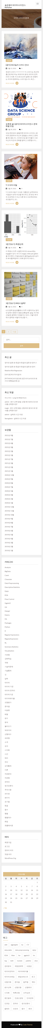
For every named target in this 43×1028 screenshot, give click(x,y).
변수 (6, 718)
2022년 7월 (9, 439)
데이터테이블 (10, 698)
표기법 (7, 802)
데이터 (7, 683)
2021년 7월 (9, 459)
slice (36, 961)
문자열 (7, 706)
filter (13, 955)
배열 (6, 714)
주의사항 (8, 790)
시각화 (7, 750)
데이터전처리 (9, 971)
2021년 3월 (9, 463)
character (8, 579)
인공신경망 (19, 998)
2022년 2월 (9, 451)
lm (34, 955)
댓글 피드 (8, 854)
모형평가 (8, 702)
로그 (33, 977)
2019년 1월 (9, 550)
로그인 (7, 846)
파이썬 (7, 794)
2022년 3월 (9, 447)
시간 (6, 754)
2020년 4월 (9, 495)
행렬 (6, 813)
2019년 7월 (9, 527)
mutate (19, 961)
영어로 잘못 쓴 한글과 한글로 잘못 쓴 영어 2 (21, 363)
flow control (9, 599)
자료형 (7, 778)
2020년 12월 (9, 475)
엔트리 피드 (9, 850)
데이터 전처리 (10, 690)
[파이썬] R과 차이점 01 (13, 374)
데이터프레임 (9, 977)
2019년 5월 (9, 535)
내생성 (29, 966)
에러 (6, 758)
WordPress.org (10, 858)
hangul (7, 611)
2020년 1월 (9, 503)
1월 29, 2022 (12, 188)
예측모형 (16, 993)
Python (7, 627)
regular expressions (12, 635)
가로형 (7, 655)
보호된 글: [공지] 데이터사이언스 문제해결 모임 (21, 125)
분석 (6, 722)
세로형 (7, 738)
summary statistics (11, 647)
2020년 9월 (9, 479)
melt (11, 961)
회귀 (30, 1009)
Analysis (8, 567)
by (22, 945)
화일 (6, 821)
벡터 (33, 982)
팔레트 (6, 1009)
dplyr (7, 591)
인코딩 (6, 1003)
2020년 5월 (9, 491)
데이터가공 (9, 694)
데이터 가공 (9, 686)
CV (28, 945)
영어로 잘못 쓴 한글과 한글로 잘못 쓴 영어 (20, 367)
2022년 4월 (9, 443)
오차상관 (26, 993)
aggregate (14, 945)
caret (7, 575)
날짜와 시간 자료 (16, 414)
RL (6, 643)
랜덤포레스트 (23, 977)
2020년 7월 (9, 487)
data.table (8, 950)
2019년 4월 (9, 539)
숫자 (6, 746)
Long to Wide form (19, 398)
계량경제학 (19, 966)
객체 (6, 663)
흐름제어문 (9, 825)
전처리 (7, 782)
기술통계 (8, 671)
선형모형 (18, 987)
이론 (6, 770)
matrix (7, 615)
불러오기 (8, 726)
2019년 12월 (9, 507)
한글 (6, 806)
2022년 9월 (9, 435)
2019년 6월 (9, 531)
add (5, 945)
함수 (6, 810)
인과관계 (30, 998)
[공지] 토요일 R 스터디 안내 (17, 65)
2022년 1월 (9, 455)
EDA (6, 595)
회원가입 (8, 842)
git (6, 607)
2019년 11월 (9, 511)
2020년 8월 (9, 483)
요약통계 (8, 766)
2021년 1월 (9, 471)
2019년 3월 (9, 543)
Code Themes (28, 1025)
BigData (8, 571)
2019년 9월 (9, 519)
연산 (6, 762)
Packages (8, 623)
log (5, 961)
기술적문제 (9, 667)
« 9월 (5, 908)
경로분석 (7, 966)
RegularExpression (11, 639)
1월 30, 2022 (12, 129)
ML (6, 619)
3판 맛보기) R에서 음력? (16, 303)
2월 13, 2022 (12, 68)
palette (28, 961)
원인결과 (7, 998)
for (19, 955)
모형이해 (7, 982)
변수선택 (7, 987)
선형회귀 (28, 987)
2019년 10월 (9, 515)
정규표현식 (9, 786)
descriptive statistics (12, 587)
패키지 (7, 798)
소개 (6, 742)
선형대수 (8, 734)
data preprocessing (12, 583)
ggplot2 (8, 603)
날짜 (6, 679)
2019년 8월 (9, 523)
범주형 (25, 982)
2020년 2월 (9, 499)
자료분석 (8, 774)
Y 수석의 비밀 (11, 185)
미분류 (9, 60)
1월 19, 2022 (12, 247)
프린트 (15, 1009)
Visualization (9, 651)
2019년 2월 (9, 546)
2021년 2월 (9, 467)
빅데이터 (8, 730)
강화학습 (8, 659)
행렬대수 (8, 817)
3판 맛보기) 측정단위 (14, 244)
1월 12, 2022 (12, 307)
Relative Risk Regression (13, 370)
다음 (14, 332)
